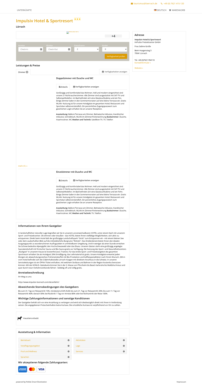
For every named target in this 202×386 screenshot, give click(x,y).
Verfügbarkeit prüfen (116, 56)
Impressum (181, 382)
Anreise (21, 45)
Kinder (105, 45)
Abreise (49, 45)
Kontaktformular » (143, 62)
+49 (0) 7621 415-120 (173, 3)
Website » (139, 68)
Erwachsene (79, 45)
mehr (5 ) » (22, 166)
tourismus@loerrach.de (145, 3)
